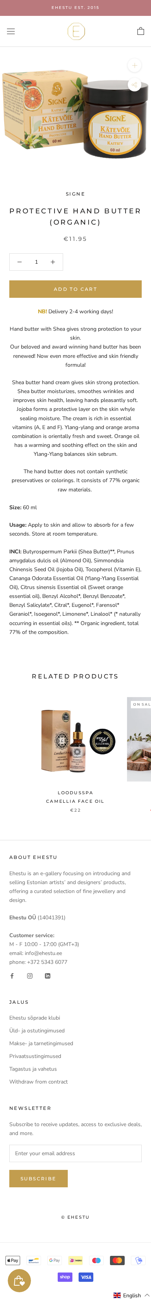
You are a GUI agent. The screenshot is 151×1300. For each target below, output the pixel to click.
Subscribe (39, 1179)
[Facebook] (12, 975)
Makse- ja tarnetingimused (41, 1043)
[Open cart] (140, 31)
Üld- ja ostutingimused (37, 1030)
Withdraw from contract (38, 1081)
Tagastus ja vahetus (33, 1069)
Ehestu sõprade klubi (34, 1018)
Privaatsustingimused (35, 1056)
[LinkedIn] (47, 975)
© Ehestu (75, 1217)
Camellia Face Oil (75, 801)
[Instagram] (30, 975)
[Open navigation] (11, 31)
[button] (132, 1295)
